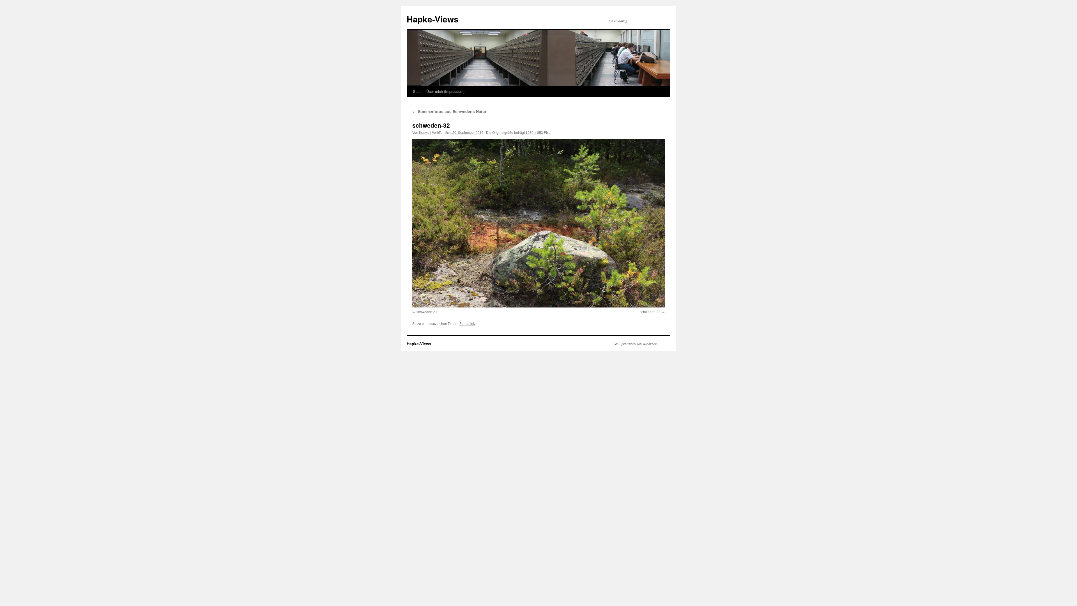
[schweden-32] (538, 223)
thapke (424, 132)
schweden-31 (426, 311)
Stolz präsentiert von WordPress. (636, 343)
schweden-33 (650, 311)
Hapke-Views (433, 19)
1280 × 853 (534, 132)
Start (417, 91)
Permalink (467, 323)
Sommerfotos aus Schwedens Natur (449, 111)
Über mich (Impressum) (445, 91)
